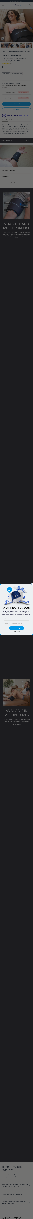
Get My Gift (16, 628)
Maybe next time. (16, 631)
